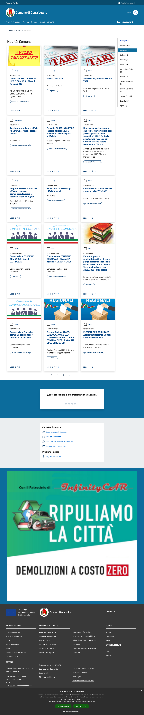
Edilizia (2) (124, 59)
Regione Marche (12, 3)
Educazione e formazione (81, 632)
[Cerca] (135, 12)
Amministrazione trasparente (83, 668)
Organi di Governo (13, 632)
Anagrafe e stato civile (47, 632)
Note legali (76, 676)
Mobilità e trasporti (46, 652)
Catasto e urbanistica (47, 648)
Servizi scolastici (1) (126, 82)
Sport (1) (123, 105)
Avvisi (16, 71)
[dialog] (72, 701)
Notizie (108, 632)
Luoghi (108, 651)
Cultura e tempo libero (47, 636)
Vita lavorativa (44, 640)
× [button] (141, 690)
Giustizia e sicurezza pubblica (83, 636)
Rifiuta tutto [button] (81, 706)
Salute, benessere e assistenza (84, 648)
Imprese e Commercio (47, 644)
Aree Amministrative (14, 636)
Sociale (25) (124, 101)
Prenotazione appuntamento (50, 664)
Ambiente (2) (125, 45)
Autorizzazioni (77, 652)
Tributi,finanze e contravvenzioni (85, 640)
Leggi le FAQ (44, 673)
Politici (8, 648)
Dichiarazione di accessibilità (83, 680)
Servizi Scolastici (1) (126, 90)
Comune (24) (125, 50)
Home (11, 30)
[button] (72, 711)
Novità (18, 30)
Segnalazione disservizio (48, 669)
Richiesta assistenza (47, 677)
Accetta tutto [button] (63, 706)
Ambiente (76, 644)
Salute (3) (124, 76)
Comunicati (18, 120)
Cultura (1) (124, 55)
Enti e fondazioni (12, 644)
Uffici (8, 640)
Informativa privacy (79, 672)
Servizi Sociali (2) (126, 96)
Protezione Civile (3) (126, 70)
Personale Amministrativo (16, 652)
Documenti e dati (12, 656)
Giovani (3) (124, 64)
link (93, 701)
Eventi (108, 655)
